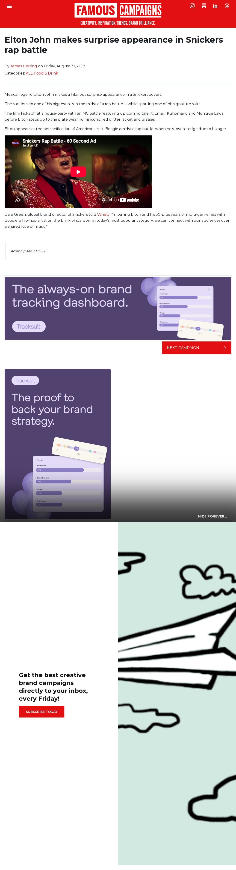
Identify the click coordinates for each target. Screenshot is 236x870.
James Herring (23, 66)
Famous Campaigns (118, 14)
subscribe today (41, 712)
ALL (29, 73)
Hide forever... (212, 516)
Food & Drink (46, 73)
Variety (103, 214)
